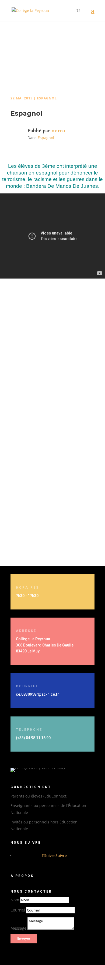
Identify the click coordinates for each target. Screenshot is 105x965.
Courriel (17, 910)
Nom (14, 899)
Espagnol (47, 98)
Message (18, 928)
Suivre (61, 855)
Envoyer (23, 938)
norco (58, 130)
